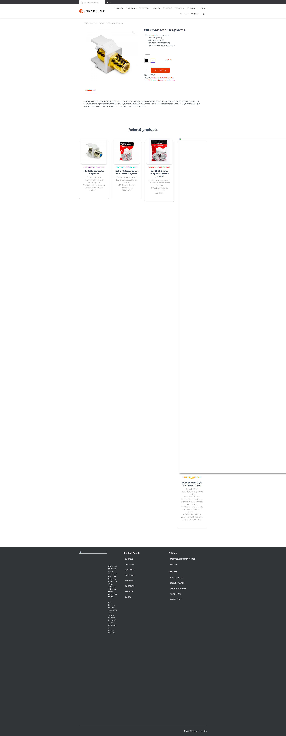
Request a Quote (176, 578)
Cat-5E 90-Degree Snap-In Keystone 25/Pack (159, 174)
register (153, 35)
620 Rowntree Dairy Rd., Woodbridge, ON (112, 608)
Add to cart (159, 70)
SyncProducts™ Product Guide (182, 559)
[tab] (92, 90)
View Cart (174, 564)
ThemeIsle (203, 731)
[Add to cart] (104, 195)
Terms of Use (175, 594)
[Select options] (137, 195)
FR (110, 2)
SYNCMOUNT (167, 8)
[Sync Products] (92, 11)
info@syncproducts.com (112, 625)
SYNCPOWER (191, 8)
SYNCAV (201, 8)
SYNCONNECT (130, 8)
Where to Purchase (178, 588)
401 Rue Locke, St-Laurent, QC (112, 617)
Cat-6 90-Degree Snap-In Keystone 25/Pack (127, 172)
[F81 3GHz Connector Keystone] (94, 151)
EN (108, 2)
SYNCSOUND (179, 8)
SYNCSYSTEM (144, 8)
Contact (194, 14)
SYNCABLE (118, 8)
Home (85, 23)
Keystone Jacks (103, 23)
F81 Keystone (153, 80)
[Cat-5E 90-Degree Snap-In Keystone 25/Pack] (159, 151)
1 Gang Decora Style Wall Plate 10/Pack (192, 484)
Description (90, 91)
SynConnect (170, 80)
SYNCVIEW (183, 14)
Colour (148, 55)
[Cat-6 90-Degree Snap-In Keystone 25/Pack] (127, 151)
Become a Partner (177, 583)
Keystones (162, 80)
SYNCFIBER (156, 8)
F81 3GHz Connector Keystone (94, 172)
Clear (167, 60)
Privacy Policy (176, 599)
